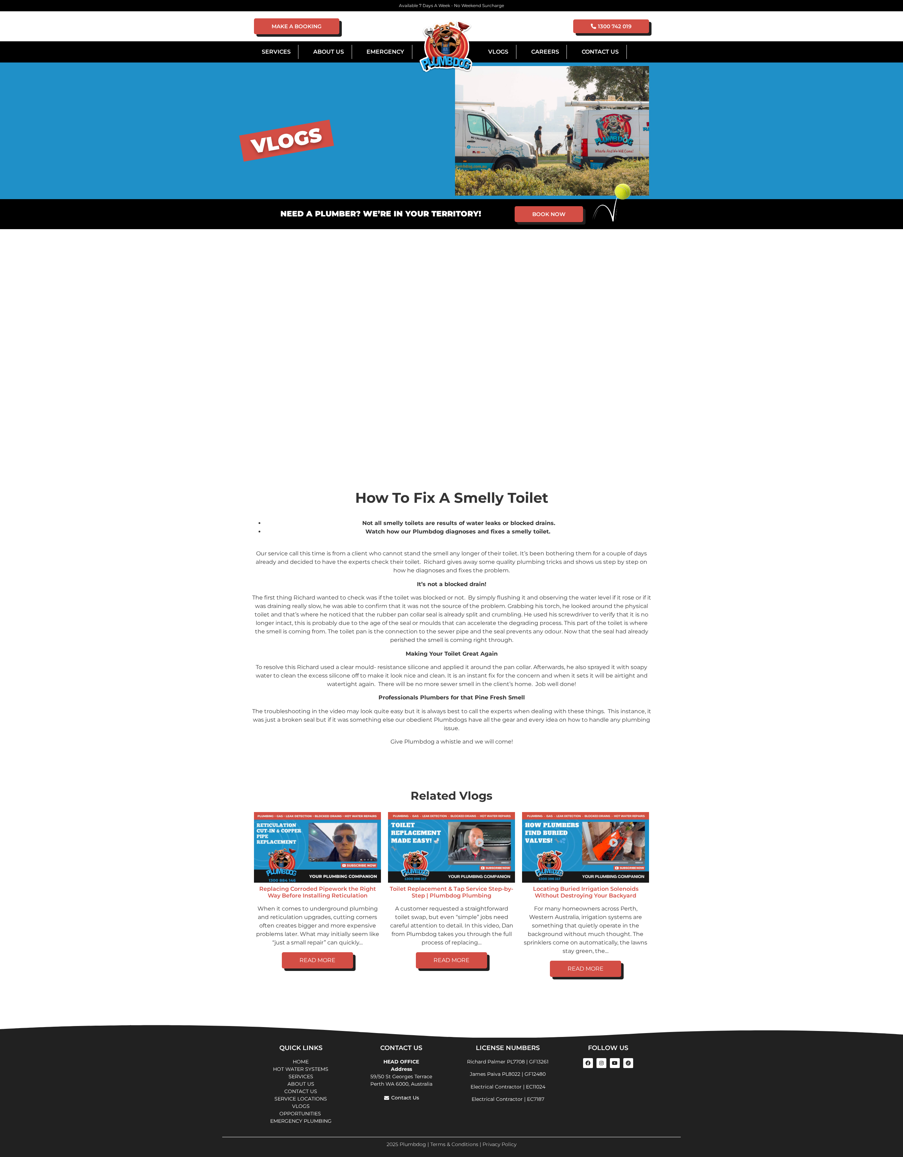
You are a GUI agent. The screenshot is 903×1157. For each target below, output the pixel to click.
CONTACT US (300, 1091)
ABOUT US (300, 1084)
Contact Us (600, 51)
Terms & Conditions (454, 1144)
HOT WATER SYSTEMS (300, 1069)
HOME (301, 1061)
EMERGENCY (385, 51)
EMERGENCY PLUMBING (301, 1121)
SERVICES (301, 1076)
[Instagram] (601, 1063)
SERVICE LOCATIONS (300, 1099)
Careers (545, 51)
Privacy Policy (499, 1144)
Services (276, 51)
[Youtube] (615, 1063)
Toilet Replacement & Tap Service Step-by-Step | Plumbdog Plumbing (451, 892)
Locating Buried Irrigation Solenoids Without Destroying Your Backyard (585, 892)
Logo (445, 46)
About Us (328, 51)
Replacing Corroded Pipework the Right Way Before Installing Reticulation (317, 892)
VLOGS (498, 51)
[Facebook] (588, 1063)
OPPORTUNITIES (300, 1113)
